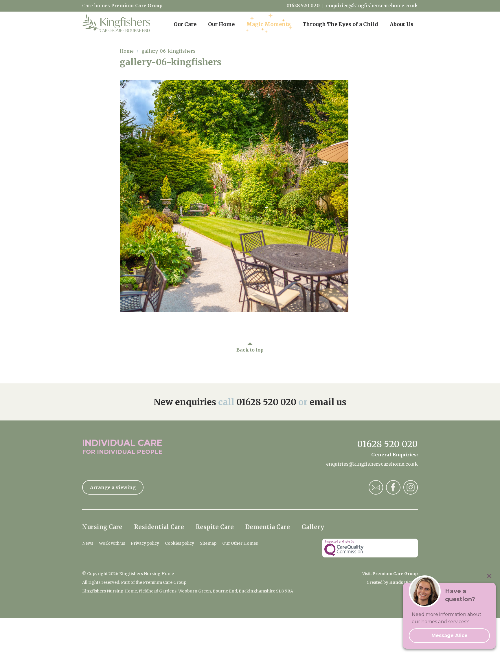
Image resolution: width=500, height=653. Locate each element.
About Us (401, 24)
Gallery (313, 527)
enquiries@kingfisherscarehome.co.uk (372, 5)
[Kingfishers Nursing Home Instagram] (410, 487)
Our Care (185, 24)
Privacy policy (145, 543)
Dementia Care (267, 527)
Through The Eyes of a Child (340, 24)
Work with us (112, 543)
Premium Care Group (137, 5)
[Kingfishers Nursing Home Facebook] (393, 487)
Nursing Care (102, 527)
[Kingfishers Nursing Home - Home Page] (119, 23)
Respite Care (215, 527)
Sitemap (208, 543)
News (87, 543)
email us (328, 401)
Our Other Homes (240, 543)
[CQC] (370, 548)
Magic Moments (268, 24)
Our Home (221, 24)
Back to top (250, 350)
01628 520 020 (303, 5)
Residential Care (159, 527)
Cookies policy (179, 543)
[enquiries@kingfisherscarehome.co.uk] (376, 487)
